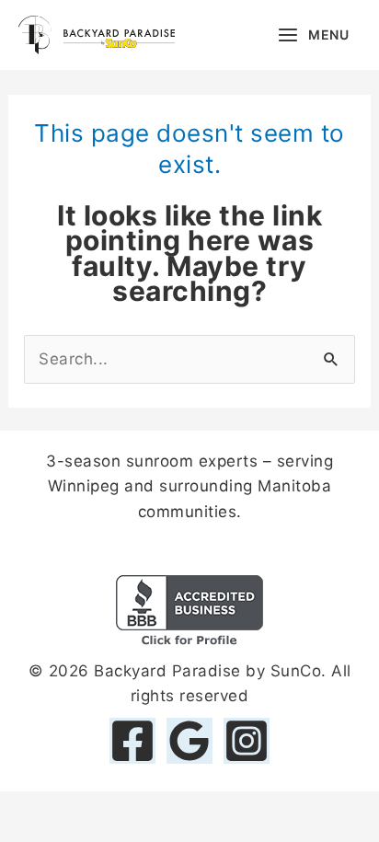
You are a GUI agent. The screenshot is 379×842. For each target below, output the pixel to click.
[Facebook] (132, 741)
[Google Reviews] (189, 741)
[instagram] (247, 741)
